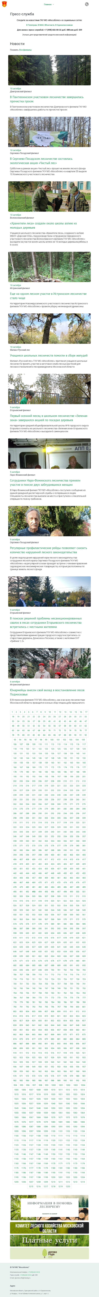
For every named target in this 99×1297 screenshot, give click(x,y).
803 (21, 1011)
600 (27, 933)
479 (21, 887)
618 (65, 938)
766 (15, 998)
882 (65, 1039)
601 (33, 933)
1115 (16, 1140)
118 (15, 749)
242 (40, 795)
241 (33, 795)
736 (52, 984)
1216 (38, 1186)
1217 (46, 1186)
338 (40, 832)
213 (84, 781)
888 (27, 1044)
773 (58, 998)
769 (33, 998)
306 (65, 818)
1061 (60, 1113)
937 (33, 1062)
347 (21, 836)
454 (15, 878)
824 (77, 1016)
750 (65, 988)
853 (33, 1030)
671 (21, 961)
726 (65, 979)
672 (27, 961)
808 (52, 1011)
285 (84, 809)
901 (33, 1048)
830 (40, 1021)
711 (46, 974)
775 (71, 998)
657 (84, 951)
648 (27, 951)
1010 (53, 1090)
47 (86, 721)
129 (84, 749)
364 (52, 841)
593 (58, 928)
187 (71, 772)
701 (58, 970)
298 (15, 818)
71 (54, 730)
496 (52, 892)
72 (60, 730)
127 (71, 749)
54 (44, 726)
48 (13, 726)
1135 (16, 1150)
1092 (68, 1126)
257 (58, 799)
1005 (16, 1090)
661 (33, 956)
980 (77, 1076)
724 (52, 979)
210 (65, 781)
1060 (53, 1113)
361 (33, 841)
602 (40, 933)
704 (77, 970)
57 (60, 726)
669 (84, 956)
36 (29, 721)
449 (58, 873)
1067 (31, 1117)
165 (84, 763)
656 (77, 951)
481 (33, 887)
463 (71, 878)
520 (52, 901)
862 (15, 1034)
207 (46, 781)
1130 (53, 1145)
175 (71, 767)
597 (84, 928)
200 (77, 776)
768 (27, 998)
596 (77, 928)
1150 (53, 1154)
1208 (38, 1182)
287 (21, 813)
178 (15, 772)
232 (52, 790)
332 (77, 827)
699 (46, 970)
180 (27, 772)
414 (65, 859)
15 (76, 712)
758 (40, 993)
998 (40, 1085)
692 (77, 965)
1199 (46, 1177)
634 (15, 947)
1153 (75, 1154)
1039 (46, 1103)
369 (84, 841)
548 (77, 910)
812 (77, 1011)
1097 (31, 1131)
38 (39, 721)
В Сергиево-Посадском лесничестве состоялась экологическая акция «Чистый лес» (41, 161)
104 (77, 740)
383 (21, 850)
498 (65, 892)
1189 (46, 1173)
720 (27, 979)
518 (40, 901)
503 (21, 896)
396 (27, 855)
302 (40, 818)
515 (21, 901)
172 (52, 767)
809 (58, 1011)
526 (15, 905)
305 (58, 818)
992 (77, 1080)
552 (27, 915)
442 (15, 873)
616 (52, 938)
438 (65, 869)
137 (58, 753)
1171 (60, 1163)
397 (33, 855)
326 (40, 827)
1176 (23, 1168)
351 (46, 836)
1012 (68, 1090)
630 (65, 942)
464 (77, 878)
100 (51, 740)
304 (52, 818)
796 (52, 1007)
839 (21, 1025)
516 (27, 901)
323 (21, 827)
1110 (53, 1136)
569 (58, 919)
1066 (23, 1117)
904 (52, 1048)
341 (58, 832)
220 (52, 786)
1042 (68, 1103)
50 (23, 726)
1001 (61, 1085)
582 (65, 924)
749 (58, 988)
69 (44, 730)
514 (15, 901)
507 (46, 896)
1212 (68, 1182)
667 (71, 956)
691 (71, 965)
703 (71, 970)
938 (40, 1062)
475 (71, 882)
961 (33, 1071)
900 (27, 1048)
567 (46, 919)
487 (71, 887)
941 (58, 1062)
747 (46, 988)
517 (33, 901)
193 (33, 776)
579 (46, 924)
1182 (68, 1168)
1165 (16, 1163)
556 (52, 915)
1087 (31, 1126)
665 (58, 956)
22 (34, 717)
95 (25, 740)
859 (71, 1030)
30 (75, 717)
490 (15, 892)
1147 (31, 1154)
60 (75, 726)
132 (27, 753)
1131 (60, 1145)
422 (40, 864)
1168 (38, 1163)
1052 (68, 1108)
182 (40, 772)
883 (71, 1039)
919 (71, 1053)
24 (44, 717)
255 (46, 799)
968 (77, 1071)
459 (46, 878)
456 (27, 878)
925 (33, 1057)
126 (65, 749)
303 (46, 818)
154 (15, 763)
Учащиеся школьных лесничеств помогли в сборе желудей (49, 355)
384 (27, 850)
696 (27, 970)
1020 (53, 1094)
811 (71, 1011)
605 (58, 933)
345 (84, 832)
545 (58, 910)
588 (27, 928)
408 (27, 859)
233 (58, 790)
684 (27, 965)
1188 (38, 1173)
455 (21, 878)
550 (15, 915)
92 (86, 735)
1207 (31, 1182)
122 (40, 749)
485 (58, 887)
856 (52, 1030)
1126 (23, 1145)
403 (71, 855)
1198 (38, 1177)
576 (27, 924)
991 (71, 1080)
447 (46, 873)
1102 (68, 1131)
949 (33, 1067)
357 (84, 836)
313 (33, 822)
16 (81, 712)
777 (84, 998)
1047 (31, 1108)
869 (58, 1034)
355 (71, 836)
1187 (31, 1173)
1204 (82, 1177)
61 (80, 726)
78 (13, 735)
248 (77, 795)
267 (46, 804)
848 (77, 1025)
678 (65, 961)
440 (77, 869)
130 (15, 753)
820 (52, 1016)
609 (84, 933)
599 (21, 933)
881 (58, 1039)
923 (21, 1057)
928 (52, 1057)
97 (36, 740)
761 (58, 993)
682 (15, 965)
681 (84, 961)
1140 (53, 1150)
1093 (75, 1126)
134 (40, 753)
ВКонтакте (49, 25)
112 (52, 744)
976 (52, 1076)
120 (27, 749)
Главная (47, 4)
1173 (75, 1163)
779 (21, 1002)
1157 (31, 1159)
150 (65, 758)
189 (84, 772)
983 (21, 1080)
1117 (31, 1140)
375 (46, 846)
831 (46, 1021)
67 (34, 730)
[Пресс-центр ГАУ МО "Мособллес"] (49, 1207)
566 (40, 919)
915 (46, 1053)
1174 (82, 1163)
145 (33, 758)
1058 (38, 1113)
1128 (38, 1145)
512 (77, 896)
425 (58, 864)
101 (58, 740)
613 (33, 938)
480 (27, 887)
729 (84, 979)
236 (77, 790)
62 (86, 726)
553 (33, 915)
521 (58, 901)
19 (18, 717)
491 (21, 892)
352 (52, 836)
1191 (60, 1173)
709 (33, 974)
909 (84, 1048)
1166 (23, 1163)
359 (21, 841)
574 (15, 924)
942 (65, 1062)
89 (70, 735)
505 (33, 896)
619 (71, 938)
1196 (23, 1177)
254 (40, 799)
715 (71, 974)
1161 (60, 1159)
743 (21, 988)
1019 (46, 1094)
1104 (82, 1131)
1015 (16, 1094)
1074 (82, 1117)
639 (46, 947)
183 (46, 772)
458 (40, 878)
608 (77, 933)
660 (27, 956)
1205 (16, 1182)
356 (77, 836)
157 (33, 763)
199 (71, 776)
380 (77, 846)
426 (65, 864)
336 (27, 832)
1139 (46, 1150)
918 (65, 1053)
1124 (82, 1140)
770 (40, 998)
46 (80, 721)
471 (46, 882)
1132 (68, 1145)
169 (33, 767)
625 (33, 942)
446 (40, 873)
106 (15, 744)
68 (39, 730)
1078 (38, 1122)
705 (84, 970)
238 (15, 795)
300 (27, 818)
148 (52, 758)
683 (21, 965)
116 (77, 744)
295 (71, 813)
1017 (31, 1094)
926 (40, 1057)
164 (77, 763)
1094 (82, 1126)
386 (40, 850)
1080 (53, 1122)
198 (65, 776)
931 (71, 1057)
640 (52, 947)
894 (65, 1044)
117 (84, 744)
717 (84, 974)
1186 (23, 1173)
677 (58, 961)
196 (52, 776)
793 (33, 1007)
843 (46, 1025)
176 (77, 767)
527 (21, 905)
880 (52, 1039)
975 (46, 1076)
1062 (68, 1113)
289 (33, 813)
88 (65, 735)
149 (58, 758)
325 (33, 827)
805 (33, 1011)
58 (65, 726)
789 (84, 1002)
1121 (60, 1140)
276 (27, 809)
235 (71, 790)
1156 (23, 1159)
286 (15, 813)
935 (21, 1062)
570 (65, 919)
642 (65, 947)
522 (65, 901)
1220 (68, 1186)
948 (27, 1067)
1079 (46, 1122)
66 (29, 730)
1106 (23, 1136)
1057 (31, 1113)
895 (71, 1044)
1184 (82, 1168)
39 (44, 721)
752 (77, 988)
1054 (82, 1108)
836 (77, 1021)
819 (46, 1016)
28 (65, 717)
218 (40, 786)
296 (77, 813)
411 (46, 859)
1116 (23, 1140)
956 (77, 1067)
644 (77, 947)
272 (77, 804)
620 (77, 938)
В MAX (41, 25)
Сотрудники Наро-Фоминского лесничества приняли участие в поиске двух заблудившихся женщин (45, 482)
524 (77, 901)
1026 (23, 1099)
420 (27, 864)
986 (40, 1080)
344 (77, 832)
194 (40, 776)
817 (33, 1016)
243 (46, 795)
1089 (46, 1126)
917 (58, 1053)
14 (70, 712)
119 (21, 749)
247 (71, 795)
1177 (31, 1168)
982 (15, 1080)
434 (40, 869)
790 (15, 1007)
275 (21, 809)
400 (52, 855)
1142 (68, 1150)
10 (50, 712)
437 (58, 869)
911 (21, 1053)
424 (52, 864)
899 (21, 1048)
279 (46, 809)
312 (27, 822)
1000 (53, 1085)
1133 (75, 1145)
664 (52, 956)
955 (71, 1067)
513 (84, 896)
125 (58, 749)
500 (77, 892)
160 (52, 763)
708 (27, 974)
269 (58, 804)
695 (21, 970)
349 (33, 836)
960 (27, 1071)
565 (33, 919)
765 (84, 993)
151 (71, 758)
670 (15, 961)
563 (21, 919)
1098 (38, 1131)
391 (71, 850)
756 (27, 993)
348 (27, 836)
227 (21, 790)
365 (58, 841)
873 (84, 1034)
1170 (53, 1163)
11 (55, 712)
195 (46, 776)
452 (77, 873)
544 (52, 910)
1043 (75, 1103)
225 (84, 786)
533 (58, 905)
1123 (75, 1140)
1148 (38, 1154)
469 (33, 882)
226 (15, 790)
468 (27, 882)
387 (46, 850)
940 (52, 1062)
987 (46, 1080)
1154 (82, 1154)
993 (84, 1080)
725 (58, 979)
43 (65, 721)
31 (80, 717)
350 (40, 836)
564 (27, 919)
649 (33, 951)
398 (40, 855)
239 (21, 795)
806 (40, 1011)
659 (21, 956)
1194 (82, 1173)
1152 (68, 1154)
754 (15, 993)
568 (52, 919)
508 (52, 896)
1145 (16, 1154)
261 (84, 799)
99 (46, 740)
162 (65, 763)
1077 (31, 1122)
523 (71, 901)
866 (40, 1034)
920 (77, 1053)
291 (46, 813)
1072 (68, 1117)
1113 (75, 1136)
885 (84, 1039)
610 (15, 938)
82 (34, 735)
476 (77, 882)
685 (33, 965)
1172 (68, 1163)
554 (40, 915)
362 (40, 841)
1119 (46, 1140)
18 (13, 717)
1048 (38, 1108)
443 (21, 873)
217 (33, 786)
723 (46, 979)
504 (27, 896)
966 (65, 1071)
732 (27, 984)
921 (84, 1053)
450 (65, 873)
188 (77, 772)
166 (15, 767)
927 (46, 1057)
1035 (16, 1103)
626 (40, 942)
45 (75, 721)
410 (40, 859)
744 (27, 988)
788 (77, 1002)
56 (54, 726)
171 (46, 767)
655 (71, 951)
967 (71, 1071)
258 (65, 799)
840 (27, 1025)
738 (65, 984)
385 (33, 850)
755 (21, 993)
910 (15, 1053)
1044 (82, 1103)
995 (21, 1085)
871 (71, 1034)
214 (15, 786)
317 (58, 822)
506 (40, 896)
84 (44, 735)
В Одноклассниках (64, 25)
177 (84, 767)
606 (65, 933)
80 (23, 735)
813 (84, 1011)
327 (46, 827)
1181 (60, 1168)
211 (71, 781)
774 (65, 998)
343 (71, 832)
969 (84, 1071)
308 (77, 818)
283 (71, 809)
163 (71, 763)
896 (77, 1044)
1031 (60, 1099)
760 (52, 993)
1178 (38, 1168)
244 (52, 795)
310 (15, 822)
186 (65, 772)
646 (15, 951)
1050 (53, 1108)
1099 (46, 1131)
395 (21, 855)
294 (65, 813)
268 (52, 804)
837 (84, 1021)
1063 (75, 1113)
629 (58, 942)
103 (70, 740)
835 (71, 1021)
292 (52, 813)
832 (52, 1021)
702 (65, 970)
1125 (16, 1145)
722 (40, 979)
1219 (60, 1186)
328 (52, 827)
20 (23, 717)
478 (15, 887)
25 (49, 717)
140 (77, 753)
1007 (31, 1090)
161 (58, 763)
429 (84, 864)
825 (84, 1016)
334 (15, 832)
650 (40, 951)
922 (15, 1057)
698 (40, 970)
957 (84, 1067)
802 (15, 1011)
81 (29, 735)
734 (40, 984)
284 (77, 809)
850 (15, 1030)
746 (40, 988)
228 (27, 790)
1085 (16, 1126)
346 (15, 836)
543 (46, 910)
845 (58, 1025)
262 (15, 804)
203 (21, 781)
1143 (75, 1150)
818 (40, 1016)
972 (27, 1076)
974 (40, 1076)
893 (58, 1044)
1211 (60, 1182)
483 (46, 887)
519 (46, 901)
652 (52, 951)
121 (33, 749)
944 (77, 1062)
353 (58, 836)
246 (65, 795)
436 (52, 869)
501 (84, 892)
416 (77, 859)
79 (18, 735)
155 (21, 763)
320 (77, 822)
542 (40, 910)
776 (77, 998)
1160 (53, 1159)
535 (71, 905)
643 (71, 947)
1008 (38, 1090)
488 (77, 887)
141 (84, 753)
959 (21, 1071)
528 (27, 905)
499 (71, 892)
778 (15, 1002)
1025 (16, 1099)
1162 (68, 1159)
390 (65, 850)
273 (84, 804)
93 (15, 740)
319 (71, 822)
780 (27, 1002)
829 (33, 1021)
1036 (23, 1103)
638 (40, 947)
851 (21, 1030)
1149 (46, 1154)
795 (46, 1007)
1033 (75, 1099)
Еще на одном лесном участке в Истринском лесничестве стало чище (48, 296)
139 (71, 753)
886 (15, 1044)
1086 (23, 1126)
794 (40, 1007)
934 (15, 1062)
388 (52, 850)
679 (71, 961)
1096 (23, 1131)
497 (58, 892)
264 (27, 804)
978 (65, 1076)
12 (60, 712)
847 (71, 1025)
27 (60, 717)
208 (52, 781)
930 (65, 1057)
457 (33, 878)
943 (71, 1062)
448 (52, 873)
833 (58, 1021)
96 (30, 740)
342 (65, 832)
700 (52, 970)
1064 (82, 1113)
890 (40, 1044)
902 (40, 1048)
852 (27, 1030)
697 (33, 970)
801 (84, 1007)
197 (58, 776)
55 (49, 726)
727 (71, 979)
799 (71, 1007)
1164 (82, 1159)
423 (46, 864)
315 (46, 822)
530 (40, 905)
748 (52, 988)
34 (18, 721)
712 (52, 974)
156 (27, 763)
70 (49, 730)
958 (15, 1071)
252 (27, 799)
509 (58, 896)
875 (21, 1039)
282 (65, 809)
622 (15, 942)
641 (58, 947)
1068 (38, 1117)
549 (84, 910)
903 (46, 1048)
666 (65, 956)
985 (33, 1080)
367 (71, 841)
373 (33, 846)
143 (21, 758)
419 (21, 864)
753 (84, 988)
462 (65, 878)
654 (65, 951)
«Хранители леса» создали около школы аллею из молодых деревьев (43, 225)
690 (65, 965)
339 (46, 832)
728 (77, 979)
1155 (16, 1159)
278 (40, 809)
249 (84, 795)
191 (21, 776)
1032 (68, 1099)
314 (40, 822)
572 (77, 919)
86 (54, 735)
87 (60, 735)
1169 (46, 1163)
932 (77, 1057)
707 (21, 974)
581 (58, 924)
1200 (53, 1177)
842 (40, 1025)
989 (58, 1080)
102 (64, 740)
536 (77, 905)
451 (71, 873)
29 (70, 717)
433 (33, 869)
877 (33, 1039)
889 (33, 1044)
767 (21, 998)
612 (27, 938)
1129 (46, 1145)
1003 (75, 1085)
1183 (75, 1168)
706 (15, 974)
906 (65, 1048)
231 (46, 790)
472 (52, 882)
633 (84, 942)
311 (21, 822)
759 (46, 993)
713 (58, 974)
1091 (60, 1126)
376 (52, 846)
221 (58, 786)
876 (27, 1039)
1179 (46, 1168)
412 (52, 859)
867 (46, 1034)
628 (52, 942)
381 (84, 846)
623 (21, 942)
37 (34, 721)
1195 (16, 1177)
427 (71, 864)
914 (40, 1053)
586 (15, 928)
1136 (23, 1150)
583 (71, 924)
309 (84, 818)
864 (27, 1034)
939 (46, 1062)
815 (21, 1016)
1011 (60, 1090)
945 (84, 1062)
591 (46, 928)
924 (27, 1057)
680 (77, 961)
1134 (82, 1145)
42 (60, 721)
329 (58, 827)
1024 (82, 1094)
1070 (53, 1117)
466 (15, 882)
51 (29, 726)
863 (21, 1034)
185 (58, 772)
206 (40, 781)
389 (58, 850)
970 (15, 1076)
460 (52, 878)
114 (65, 744)
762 (65, 993)
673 (33, 961)
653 (58, 951)
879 (46, 1039)
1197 (31, 1177)
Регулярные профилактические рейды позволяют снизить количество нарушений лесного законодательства (48, 550)
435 (46, 869)
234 (65, 790)
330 (65, 827)
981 (84, 1076)
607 (71, 933)
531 (46, 905)
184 (52, 772)
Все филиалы (25, 50)
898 (15, 1048)
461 (58, 878)
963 (46, 1071)
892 (52, 1044)
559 (71, 915)
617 (58, 938)
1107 (31, 1136)
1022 (68, 1094)
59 (70, 726)
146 (40, 758)
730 (15, 984)
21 (29, 717)
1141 (60, 1150)
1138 (38, 1150)
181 (33, 772)
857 (58, 1030)
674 (40, 961)
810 (65, 1011)
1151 (60, 1154)
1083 (75, 1122)
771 (46, 998)
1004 (83, 1085)
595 (71, 928)
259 (71, 799)
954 (65, 1067)
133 (33, 753)
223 (71, 786)
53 (39, 726)
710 (40, 974)
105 (83, 740)
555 (46, 915)
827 (21, 1021)
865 (33, 1034)
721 (33, 979)
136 (52, 753)
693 (84, 965)
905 (58, 1048)
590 (40, 928)
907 (71, 1048)
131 (21, 753)
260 (77, 799)
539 (21, 910)
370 (15, 846)
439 (71, 869)
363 (46, 841)
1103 (75, 1131)
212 (77, 781)
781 (33, 1002)
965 (58, 1071)
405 (84, 855)
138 (65, 753)
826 (15, 1021)
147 (46, 758)
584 (77, 924)
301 (33, 818)
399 (46, 855)
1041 (60, 1103)
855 (46, 1030)
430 (15, 869)
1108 (38, 1136)
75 (75, 730)
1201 (60, 1177)
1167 (31, 1163)
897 (84, 1044)
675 (46, 961)
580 (52, 924)
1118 (38, 1140)
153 (84, 758)
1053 (75, 1108)
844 (52, 1025)
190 (15, 776)
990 (65, 1080)
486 (65, 887)
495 (46, 892)
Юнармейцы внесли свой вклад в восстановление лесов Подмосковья (47, 692)
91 (80, 735)
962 (40, 1071)
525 (84, 901)
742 (15, 988)
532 (52, 905)
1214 (82, 1182)
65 (23, 730)
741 (84, 984)
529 (33, 905)
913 (33, 1053)
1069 (46, 1117)
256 (52, 799)
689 (58, 965)
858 (65, 1030)
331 (71, 827)
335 (21, 832)
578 (40, 924)
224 (77, 786)
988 (52, 1080)
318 (65, 822)
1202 (68, 1177)
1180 (53, 1168)
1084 (82, 1122)
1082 (68, 1122)
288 (27, 813)
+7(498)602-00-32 (34, 1272)
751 (71, 988)
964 (52, 1071)
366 (65, 841)
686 (40, 965)
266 (40, 804)
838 (15, 1025)
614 (40, 938)
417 (84, 859)
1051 (60, 1108)
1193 (75, 1173)
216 (27, 786)
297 (84, 813)
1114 (82, 1136)
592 (52, 928)
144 (27, 758)
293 (58, 813)
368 (77, 841)
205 (33, 781)
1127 (31, 1145)
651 (46, 951)
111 (46, 744)
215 (21, 786)
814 (15, 1016)
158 (40, 763)
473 (58, 882)
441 (84, 869)
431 (21, 869)
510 (65, 896)
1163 (75, 1159)
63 (13, 730)
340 (52, 832)
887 (21, 1044)
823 (71, 1016)
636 (27, 947)
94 (20, 740)
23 (39, 717)
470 (40, 882)
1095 (16, 1131)
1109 (46, 1136)
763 (71, 993)
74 (70, 730)
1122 (68, 1140)
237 (84, 790)
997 (34, 1085)
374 (40, 846)
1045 (16, 1108)
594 (65, 928)
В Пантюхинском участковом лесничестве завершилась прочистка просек (47, 99)
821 (58, 1016)
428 (77, 864)
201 (84, 776)
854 (40, 1030)
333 (84, 827)
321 (84, 822)
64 (18, 730)
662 (40, 956)
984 (27, 1080)
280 (52, 809)
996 (27, 1085)
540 (27, 910)
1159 (46, 1159)
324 (27, 827)
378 (65, 846)
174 (65, 767)
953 (58, 1067)
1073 (75, 1117)
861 (84, 1030)
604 (52, 933)
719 (21, 979)
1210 (53, 1182)
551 (21, 915)
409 (33, 859)
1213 (75, 1182)
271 (71, 804)
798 (65, 1007)
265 (33, 804)
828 (27, 1021)
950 (40, 1067)
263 (21, 804)
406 (15, 859)
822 (65, 1016)
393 (84, 850)
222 (65, 786)
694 (15, 970)
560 (77, 915)
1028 (38, 1099)
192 (27, 776)
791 (21, 1007)
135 (46, 753)
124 (52, 749)
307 (71, 818)
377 (58, 846)
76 (80, 730)
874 (15, 1039)
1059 (46, 1113)
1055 (16, 1113)
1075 (16, 1122)
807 (46, 1011)
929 (58, 1057)
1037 (31, 1103)
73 (65, 730)
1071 (60, 1117)
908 (77, 1048)
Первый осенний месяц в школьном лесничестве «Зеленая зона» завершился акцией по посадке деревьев (48, 418)
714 (65, 974)
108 (27, 744)
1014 (82, 1090)
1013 (75, 1090)
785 (58, 1002)
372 (27, 846)
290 (40, 813)
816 (27, 1016)
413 (58, 859)
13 (65, 712)
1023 (75, 1094)
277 (33, 809)
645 (84, 947)
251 (21, 799)
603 (46, 933)
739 (71, 984)
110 (40, 744)
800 (77, 1007)
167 (21, 767)
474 (65, 882)
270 (65, 804)
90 (75, 735)
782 (40, 1002)
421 (33, 864)
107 (21, 744)
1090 (53, 1126)
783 (46, 1002)
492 (27, 892)
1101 (60, 1131)
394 (15, 855)
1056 (23, 1113)
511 (71, 896)
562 (15, 919)
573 (84, 919)
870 (65, 1034)
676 (52, 961)
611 (21, 938)
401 (58, 855)
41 (54, 721)
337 (33, 832)
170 (40, 767)
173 (58, 767)
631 (71, 942)
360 (27, 841)
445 (33, 873)
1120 (53, 1140)
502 (15, 896)
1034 (82, 1099)
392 (77, 850)
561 (84, 915)
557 (58, 915)
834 (65, 1021)
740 (77, 984)
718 (15, 979)
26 (54, 717)
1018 (38, 1094)
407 (21, 859)
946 (15, 1067)
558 (65, 915)
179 (21, 772)
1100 (53, 1131)
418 (15, 864)
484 (52, 887)
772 (52, 998)
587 (21, 928)
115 (71, 744)
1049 (46, 1108)
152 (77, 758)
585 (84, 924)
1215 (31, 1186)
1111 (60, 1136)
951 (46, 1067)
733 (33, 984)
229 (33, 790)
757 (33, 993)
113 (58, 744)
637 (33, 947)
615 (46, 938)
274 (15, 809)
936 (27, 1062)
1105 (16, 1136)
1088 (38, 1126)
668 (77, 956)
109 (33, 744)
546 (65, 910)
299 (21, 818)
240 (27, 795)
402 (65, 855)
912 (27, 1053)
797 (58, 1007)
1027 (31, 1099)
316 (52, 822)
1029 (46, 1099)
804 (27, 1011)
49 (18, 726)
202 (15, 781)
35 (23, 721)
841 (33, 1025)
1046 (23, 1108)
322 (15, 827)
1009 (46, 1090)
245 (58, 795)
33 (13, 721)
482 (40, 887)
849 (84, 1025)
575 (21, 924)
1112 (68, 1136)
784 (52, 1002)
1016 (23, 1094)
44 (70, 721)
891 (46, 1044)
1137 (31, 1150)
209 (58, 781)
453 (84, 873)
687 (46, 965)
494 (40, 892)
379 (71, 846)
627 (46, 942)
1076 (23, 1122)
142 (15, 758)
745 (33, 988)
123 (46, 749)
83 (39, 735)
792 (27, 1007)
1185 (16, 1173)
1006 (23, 1090)
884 (77, 1039)
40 (49, 721)
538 (15, 910)
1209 (46, 1182)
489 (84, 887)
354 (65, 836)
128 (77, 749)
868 (52, 1034)
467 (21, 882)
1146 (23, 1154)
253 (33, 799)
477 (84, 882)
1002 (68, 1085)
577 (33, 924)
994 (15, 1085)
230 (40, 790)
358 (15, 841)
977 (58, 1076)
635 (21, 947)
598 (15, 933)
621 (84, 938)
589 (33, 928)
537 (84, 905)
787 (71, 1002)
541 (33, 910)
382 (15, 850)
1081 (60, 1122)
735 (46, 984)
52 (34, 726)
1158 (38, 1159)
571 (71, 919)
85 (49, 735)
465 (84, 878)
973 (33, 1076)
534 (65, 905)
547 (71, 910)
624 (27, 942)
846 (65, 1025)
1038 (38, 1103)
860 (77, 1030)
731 (21, 984)
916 (52, 1053)
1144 (82, 1150)
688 (52, 965)
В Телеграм (31, 25)
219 (46, 786)
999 (46, 1085)
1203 (75, 1177)
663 (46, 956)
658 (15, 956)
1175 (16, 1168)
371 (21, 846)
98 (41, 740)
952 (52, 1067)
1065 (16, 1117)
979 (71, 1076)
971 (21, 1076)
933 (84, 1057)
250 (15, 799)
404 (77, 855)
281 (58, 809)
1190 (53, 1173)
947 (21, 1067)
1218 (53, 1186)
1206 (23, 1182)
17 (86, 712)
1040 (53, 1103)
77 (86, 730)
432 (27, 869)
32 (86, 717)
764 (77, 993)
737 (58, 984)
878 (40, 1039)
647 (21, 951)
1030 (53, 1099)
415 (71, 859)
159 (46, 763)
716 (77, 974)
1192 (68, 1173)
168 (27, 767)
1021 (60, 1094)
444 (27, 873)
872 (77, 1034)
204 (27, 781)
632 (77, 942)
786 (65, 1002)
